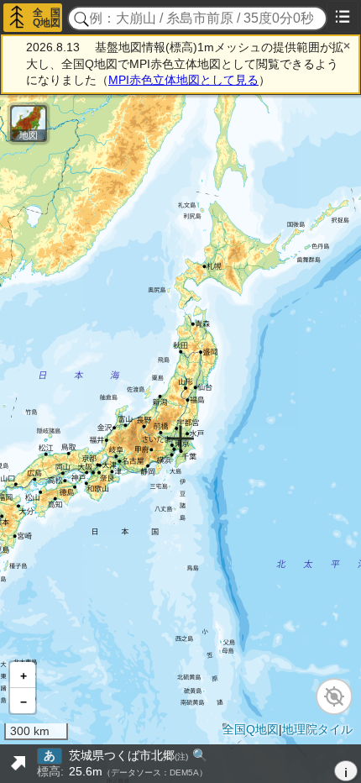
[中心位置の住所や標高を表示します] (17, 763)
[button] (22, 675)
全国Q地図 (46, 18)
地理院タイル (317, 729)
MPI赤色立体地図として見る (183, 80)
